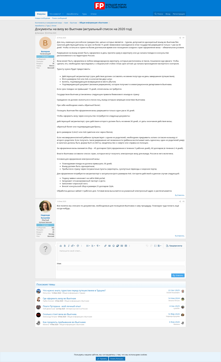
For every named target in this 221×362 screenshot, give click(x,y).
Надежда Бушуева (173, 316)
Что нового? (55, 14)
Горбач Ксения (48, 301)
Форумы (41, 14)
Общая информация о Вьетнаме (76, 301)
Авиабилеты (72, 14)
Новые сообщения (42, 18)
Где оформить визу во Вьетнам (59, 298)
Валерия (40, 33)
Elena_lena (47, 293)
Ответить (180, 195)
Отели (94, 14)
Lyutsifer (177, 308)
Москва (51, 234)
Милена (46, 324)
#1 (184, 38)
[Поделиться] (180, 37)
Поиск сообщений (59, 18)
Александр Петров (50, 317)
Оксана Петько (174, 300)
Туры (84, 14)
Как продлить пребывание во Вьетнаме (64, 322)
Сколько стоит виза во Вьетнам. (60, 314)
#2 (184, 201)
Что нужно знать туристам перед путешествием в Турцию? (74, 290)
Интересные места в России (77, 309)
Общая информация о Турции (73, 293)
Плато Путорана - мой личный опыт (62, 306)
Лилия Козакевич (173, 293)
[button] (63, 14)
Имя (59, 263)
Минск (51, 66)
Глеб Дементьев (49, 309)
